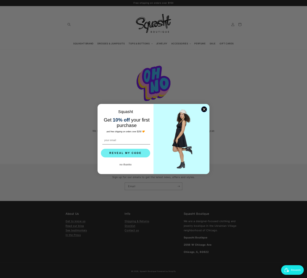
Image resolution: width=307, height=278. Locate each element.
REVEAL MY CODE (125, 153)
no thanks (125, 164)
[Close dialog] (204, 109)
